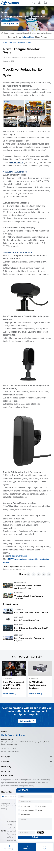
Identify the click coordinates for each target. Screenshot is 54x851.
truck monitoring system (24, 559)
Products (5, 757)
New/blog (6, 767)
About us (5, 771)
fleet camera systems (14, 834)
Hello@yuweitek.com (13, 735)
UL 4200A (10, 837)
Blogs (37, 37)
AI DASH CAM (11, 822)
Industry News (21, 33)
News (12, 33)
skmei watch (11, 840)
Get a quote (8, 24)
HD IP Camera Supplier (15, 825)
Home (6, 33)
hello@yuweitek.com (18, 556)
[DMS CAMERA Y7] (27, 297)
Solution (5, 762)
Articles (44, 37)
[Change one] (40, 832)
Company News (14, 37)
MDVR (11, 559)
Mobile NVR (11, 828)
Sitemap (4, 808)
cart (45, 3)
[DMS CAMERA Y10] (27, 365)
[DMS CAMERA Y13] (27, 441)
